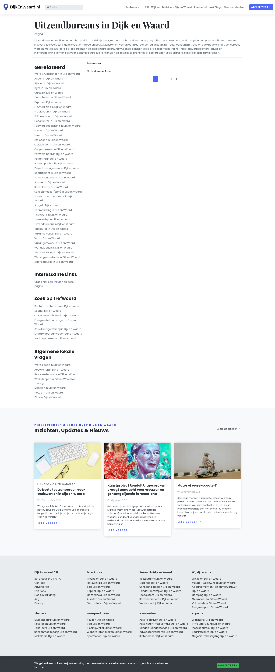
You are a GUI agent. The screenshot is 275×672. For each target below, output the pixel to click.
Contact (240, 7)
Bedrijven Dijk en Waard (177, 7)
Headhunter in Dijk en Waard (52, 121)
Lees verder (48, 523)
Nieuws (228, 7)
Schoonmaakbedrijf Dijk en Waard (55, 632)
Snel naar (131, 7)
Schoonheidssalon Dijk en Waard (159, 587)
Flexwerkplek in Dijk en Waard (52, 107)
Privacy (39, 603)
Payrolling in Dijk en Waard (50, 159)
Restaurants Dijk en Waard (156, 579)
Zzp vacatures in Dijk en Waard (53, 262)
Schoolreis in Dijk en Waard (51, 187)
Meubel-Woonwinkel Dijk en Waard (214, 583)
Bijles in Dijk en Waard (47, 88)
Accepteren (228, 665)
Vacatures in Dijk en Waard (51, 229)
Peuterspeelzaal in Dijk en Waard (54, 163)
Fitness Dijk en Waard (47, 397)
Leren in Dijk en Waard (48, 135)
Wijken (155, 7)
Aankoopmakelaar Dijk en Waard (55, 338)
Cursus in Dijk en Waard (48, 93)
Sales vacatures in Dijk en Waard (54, 177)
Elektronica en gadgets (56, 484)
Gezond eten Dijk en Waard (104, 603)
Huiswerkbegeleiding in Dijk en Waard (57, 126)
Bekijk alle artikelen (227, 428)
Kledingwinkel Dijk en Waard (104, 628)
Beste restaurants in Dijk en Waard (56, 374)
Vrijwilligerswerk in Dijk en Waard (54, 243)
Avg (36, 599)
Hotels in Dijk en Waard (48, 392)
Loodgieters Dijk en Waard (155, 595)
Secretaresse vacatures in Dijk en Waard (55, 198)
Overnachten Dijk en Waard (209, 599)
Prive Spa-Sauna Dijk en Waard (211, 624)
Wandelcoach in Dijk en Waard (53, 247)
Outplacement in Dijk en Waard (54, 149)
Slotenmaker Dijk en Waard (156, 636)
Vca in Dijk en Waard (47, 238)
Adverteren (261, 7)
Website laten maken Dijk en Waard (109, 632)
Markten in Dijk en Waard (50, 388)
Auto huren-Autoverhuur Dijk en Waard (163, 624)
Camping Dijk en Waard (206, 595)
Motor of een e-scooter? (197, 485)
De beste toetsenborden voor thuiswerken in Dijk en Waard (61, 491)
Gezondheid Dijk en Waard (103, 595)
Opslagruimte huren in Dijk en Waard (57, 315)
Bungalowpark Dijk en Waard (210, 607)
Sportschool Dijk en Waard (103, 636)
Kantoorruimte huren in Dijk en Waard (57, 306)
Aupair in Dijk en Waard (48, 78)
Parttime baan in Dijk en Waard (53, 154)
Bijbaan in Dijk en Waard (49, 83)
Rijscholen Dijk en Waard (102, 579)
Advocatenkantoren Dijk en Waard (161, 632)
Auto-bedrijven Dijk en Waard (157, 620)
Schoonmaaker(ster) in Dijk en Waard (58, 192)
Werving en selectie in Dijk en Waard (57, 257)
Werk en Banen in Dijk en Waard (54, 252)
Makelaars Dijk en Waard (49, 636)
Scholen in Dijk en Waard (49, 182)
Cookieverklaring (45, 595)
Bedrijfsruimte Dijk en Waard (209, 632)
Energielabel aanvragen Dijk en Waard (58, 334)
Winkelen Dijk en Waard (206, 579)
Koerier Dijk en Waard (47, 311)
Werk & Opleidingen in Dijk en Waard (57, 74)
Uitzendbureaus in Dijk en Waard (54, 224)
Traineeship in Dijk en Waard (52, 219)
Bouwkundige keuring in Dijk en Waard (57, 329)
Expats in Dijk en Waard (48, 102)
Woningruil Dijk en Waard (207, 620)
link (55, 282)
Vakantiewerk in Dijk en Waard (53, 233)
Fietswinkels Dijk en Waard (103, 583)
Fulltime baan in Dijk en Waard (53, 116)
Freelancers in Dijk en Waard (52, 111)
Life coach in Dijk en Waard (51, 140)
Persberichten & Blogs (207, 7)
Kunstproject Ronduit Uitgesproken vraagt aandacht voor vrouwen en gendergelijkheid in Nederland (136, 489)
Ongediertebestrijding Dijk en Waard (214, 636)
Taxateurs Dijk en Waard (49, 628)
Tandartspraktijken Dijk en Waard (160, 591)
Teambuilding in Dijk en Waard (53, 210)
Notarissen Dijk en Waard (50, 624)
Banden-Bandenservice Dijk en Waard (163, 628)
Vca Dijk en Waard (98, 624)
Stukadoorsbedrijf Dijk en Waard (159, 599)
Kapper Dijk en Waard (100, 591)
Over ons (40, 591)
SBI (147, 7)
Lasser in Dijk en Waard (48, 130)
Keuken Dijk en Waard (100, 620)
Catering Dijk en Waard (153, 583)
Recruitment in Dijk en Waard (52, 173)
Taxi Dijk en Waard (98, 587)
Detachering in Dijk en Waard (52, 97)
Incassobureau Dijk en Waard (210, 628)
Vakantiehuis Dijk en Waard (209, 603)
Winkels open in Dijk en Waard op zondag (55, 381)
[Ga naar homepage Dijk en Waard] (21, 7)
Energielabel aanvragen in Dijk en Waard (55, 322)
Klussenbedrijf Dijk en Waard (52, 620)
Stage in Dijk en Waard (48, 205)
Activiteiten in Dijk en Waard (51, 370)
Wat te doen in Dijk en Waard (52, 365)
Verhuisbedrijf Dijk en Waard (156, 603)
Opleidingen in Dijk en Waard (52, 144)
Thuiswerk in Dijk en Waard (50, 215)
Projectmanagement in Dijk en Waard (57, 168)
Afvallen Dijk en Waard (101, 599)
